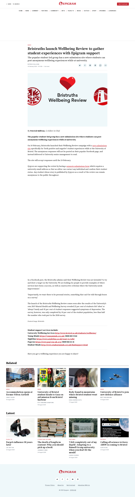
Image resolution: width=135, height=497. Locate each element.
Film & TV (71, 10)
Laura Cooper (74, 455)
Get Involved (122, 4)
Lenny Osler (10, 397)
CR (71, 490)
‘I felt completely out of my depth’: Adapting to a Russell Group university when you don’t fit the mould (83, 447)
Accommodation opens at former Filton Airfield (19, 393)
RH (73, 490)
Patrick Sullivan (33, 64)
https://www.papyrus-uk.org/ (48, 342)
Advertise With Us (84, 485)
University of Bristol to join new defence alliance (114, 393)
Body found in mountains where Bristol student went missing (83, 395)
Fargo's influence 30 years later (19, 443)
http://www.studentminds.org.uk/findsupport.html (64, 345)
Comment (35, 10)
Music (79, 10)
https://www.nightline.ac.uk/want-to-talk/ (56, 339)
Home (20, 10)
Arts (63, 10)
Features (44, 10)
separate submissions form (78, 166)
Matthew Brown (106, 397)
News (27, 10)
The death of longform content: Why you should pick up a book (51, 445)
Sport (94, 10)
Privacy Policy (50, 485)
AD (75, 490)
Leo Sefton (10, 447)
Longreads (112, 10)
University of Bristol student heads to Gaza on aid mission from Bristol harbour (50, 396)
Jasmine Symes (43, 450)
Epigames (102, 10)
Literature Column (44, 439)
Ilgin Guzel (104, 447)
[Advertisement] (67, 27)
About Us (61, 485)
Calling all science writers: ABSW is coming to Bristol (114, 443)
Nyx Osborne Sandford (46, 402)
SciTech (86, 10)
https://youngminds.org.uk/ (52, 336)
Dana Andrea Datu (75, 400)
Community (54, 10)
